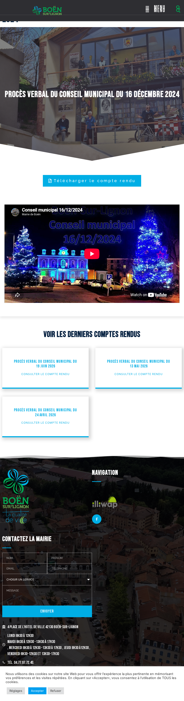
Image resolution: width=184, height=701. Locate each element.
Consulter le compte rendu (45, 374)
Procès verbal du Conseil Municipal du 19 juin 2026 (45, 364)
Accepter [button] (37, 690)
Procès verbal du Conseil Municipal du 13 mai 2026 (138, 364)
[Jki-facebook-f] (96, 519)
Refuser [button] (55, 690)
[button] (178, 7)
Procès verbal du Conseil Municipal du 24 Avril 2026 (45, 412)
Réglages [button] (15, 690)
